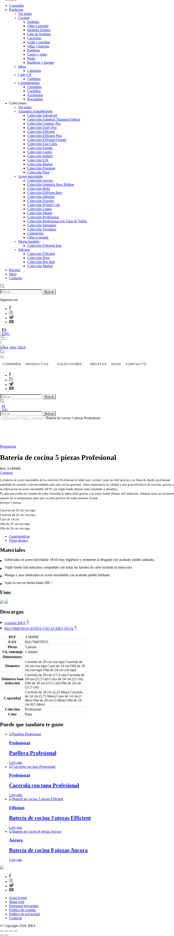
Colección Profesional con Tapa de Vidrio (57, 221)
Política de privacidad (24, 914)
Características (19, 536)
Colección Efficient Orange (46, 140)
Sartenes (33, 22)
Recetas (14, 270)
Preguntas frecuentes (24, 906)
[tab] (91, 536)
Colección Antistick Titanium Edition (53, 119)
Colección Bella (38, 188)
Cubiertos (34, 71)
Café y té (24, 75)
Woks (31, 58)
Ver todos (25, 14)
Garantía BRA (15, 623)
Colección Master (39, 213)
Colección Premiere (41, 168)
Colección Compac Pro (43, 123)
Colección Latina (39, 209)
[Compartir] (11, 931)
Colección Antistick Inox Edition (50, 184)
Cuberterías (35, 233)
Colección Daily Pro (41, 127)
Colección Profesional (43, 217)
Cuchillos (34, 91)
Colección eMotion (41, 197)
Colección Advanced (42, 115)
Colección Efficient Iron (44, 245)
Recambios (35, 99)
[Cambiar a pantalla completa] (6, 931)
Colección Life (37, 160)
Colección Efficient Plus (44, 136)
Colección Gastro (39, 152)
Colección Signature (41, 225)
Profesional (10, 418)
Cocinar (23, 18)
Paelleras (33, 50)
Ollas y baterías (38, 46)
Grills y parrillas (38, 42)
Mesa (22, 66)
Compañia (16, 5)
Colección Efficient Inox (44, 193)
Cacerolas (34, 38)
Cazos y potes (37, 54)
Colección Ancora (40, 180)
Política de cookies (22, 910)
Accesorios (35, 95)
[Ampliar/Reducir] (2, 931)
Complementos (29, 83)
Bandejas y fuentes (40, 62)
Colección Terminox (41, 229)
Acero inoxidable (30, 176)
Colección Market (40, 164)
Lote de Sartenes (39, 34)
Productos (16, 10)
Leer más (15, 762)
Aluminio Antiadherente (35, 111)
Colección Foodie (40, 148)
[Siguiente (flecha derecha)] (6, 935)
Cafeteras (34, 79)
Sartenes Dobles (38, 30)
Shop (13, 274)
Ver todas (24, 107)
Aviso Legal (18, 898)
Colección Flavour (40, 201)
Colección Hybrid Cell (43, 205)
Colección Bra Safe (41, 262)
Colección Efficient (41, 132)
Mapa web (16, 902)
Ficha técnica (18, 540)
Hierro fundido (28, 241)
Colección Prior (38, 172)
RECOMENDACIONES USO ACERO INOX (39, 628)
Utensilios (34, 87)
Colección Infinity (40, 156)
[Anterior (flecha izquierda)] (2, 935)
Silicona (24, 250)
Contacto (15, 278)
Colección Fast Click (42, 144)
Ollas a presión (37, 26)
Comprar (7, 473)
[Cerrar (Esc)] (15, 931)
